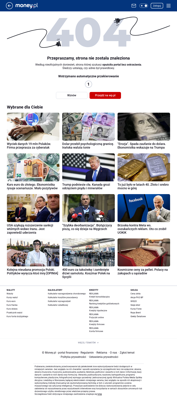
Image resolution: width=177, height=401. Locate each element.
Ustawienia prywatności (103, 357)
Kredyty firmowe (96, 324)
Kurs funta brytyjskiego (17, 316)
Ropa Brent (136, 312)
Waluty (10, 293)
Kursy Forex (136, 309)
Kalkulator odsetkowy (58, 305)
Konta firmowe (96, 331)
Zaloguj (157, 5)
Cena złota (136, 293)
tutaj (99, 394)
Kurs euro (11, 301)
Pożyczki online (96, 317)
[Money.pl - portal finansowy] (29, 5)
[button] (143, 6)
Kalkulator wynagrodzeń (59, 301)
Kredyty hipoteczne (98, 310)
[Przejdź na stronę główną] (9, 8)
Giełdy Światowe (138, 316)
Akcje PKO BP (137, 297)
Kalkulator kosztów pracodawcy (63, 297)
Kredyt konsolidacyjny (99, 297)
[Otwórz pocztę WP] (134, 5)
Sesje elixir (135, 305)
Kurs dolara (12, 309)
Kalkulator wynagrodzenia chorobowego (67, 293)
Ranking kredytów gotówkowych (104, 303)
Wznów (71, 95)
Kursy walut (12, 297)
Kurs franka (12, 305)
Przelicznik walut (14, 312)
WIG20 (134, 301)
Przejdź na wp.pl (105, 95)
